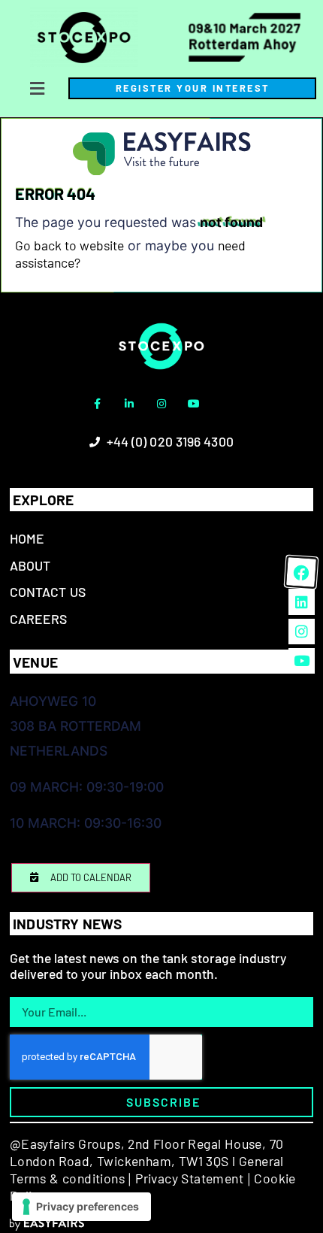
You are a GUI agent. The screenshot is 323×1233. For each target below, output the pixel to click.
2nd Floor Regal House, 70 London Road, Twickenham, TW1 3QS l (147, 1152)
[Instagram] (161, 403)
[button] (38, 88)
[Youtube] (193, 403)
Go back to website (69, 245)
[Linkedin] (301, 601)
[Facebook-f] (96, 403)
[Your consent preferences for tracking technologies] (81, 1206)
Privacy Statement (189, 1178)
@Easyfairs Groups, (67, 1143)
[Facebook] (301, 572)
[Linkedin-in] (129, 403)
